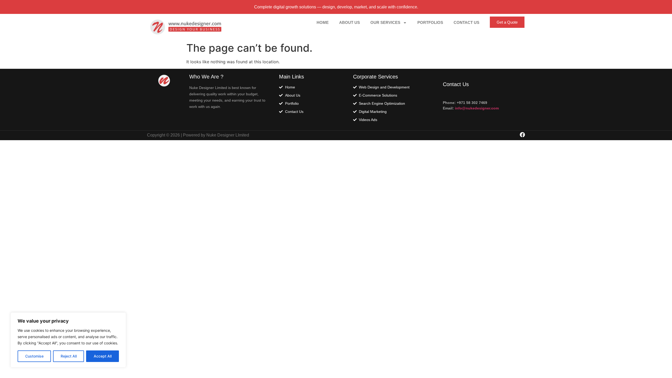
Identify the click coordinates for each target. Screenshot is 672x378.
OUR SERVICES (385, 22)
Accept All (103, 356)
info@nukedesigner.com (476, 108)
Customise (34, 356)
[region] (68, 340)
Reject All (69, 356)
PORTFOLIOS (430, 22)
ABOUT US (349, 22)
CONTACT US (466, 22)
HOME (323, 22)
